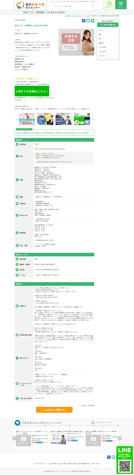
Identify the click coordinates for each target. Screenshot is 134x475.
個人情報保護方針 (84, 463)
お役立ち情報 (61, 463)
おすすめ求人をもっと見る (104, 422)
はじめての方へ (39, 463)
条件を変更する (108, 24)
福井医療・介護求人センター (74, 16)
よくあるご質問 (51, 463)
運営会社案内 (72, 463)
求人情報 (87, 16)
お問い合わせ (95, 463)
